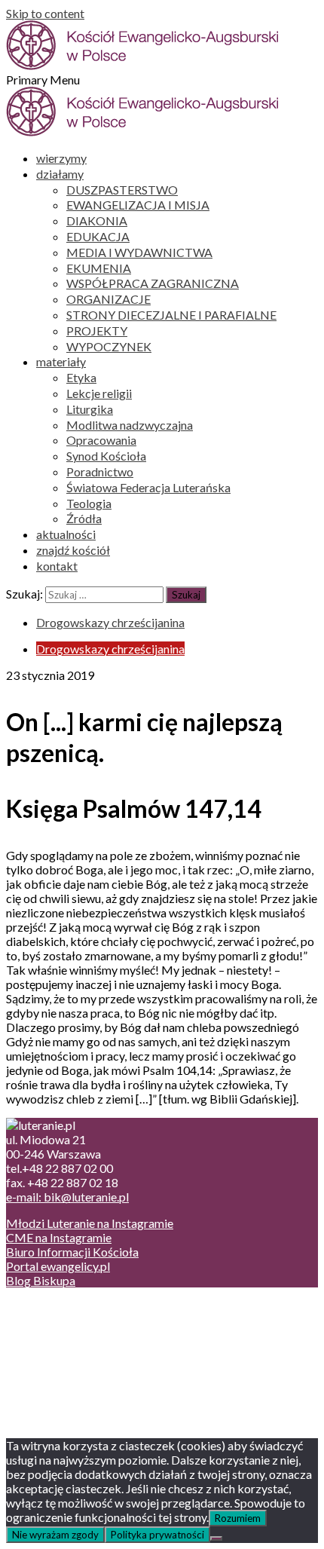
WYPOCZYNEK (108, 346)
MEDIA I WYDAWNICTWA (139, 252)
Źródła (84, 518)
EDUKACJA (98, 236)
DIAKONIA (96, 220)
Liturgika (89, 409)
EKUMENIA (98, 268)
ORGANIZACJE (108, 299)
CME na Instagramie (59, 1237)
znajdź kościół (73, 550)
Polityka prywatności (157, 1535)
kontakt (57, 566)
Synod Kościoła (106, 455)
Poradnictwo (99, 471)
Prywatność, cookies (89, 1321)
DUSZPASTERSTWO (122, 189)
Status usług (67, 1349)
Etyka (81, 377)
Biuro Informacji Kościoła (72, 1251)
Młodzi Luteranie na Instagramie (89, 1223)
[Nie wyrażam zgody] (216, 1538)
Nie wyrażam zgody (55, 1535)
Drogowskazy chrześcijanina (110, 622)
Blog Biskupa (40, 1280)
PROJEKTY (96, 330)
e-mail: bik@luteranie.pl (67, 1196)
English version (74, 1335)
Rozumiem (238, 1518)
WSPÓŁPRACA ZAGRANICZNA (152, 283)
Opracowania (101, 440)
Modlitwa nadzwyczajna (129, 425)
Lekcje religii (99, 393)
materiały (61, 361)
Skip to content (45, 13)
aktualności (66, 534)
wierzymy (61, 158)
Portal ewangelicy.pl (58, 1266)
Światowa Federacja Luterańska (148, 487)
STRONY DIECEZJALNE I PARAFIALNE (171, 315)
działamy (60, 174)
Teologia (89, 503)
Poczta (54, 1307)
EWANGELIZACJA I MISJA (137, 204)
